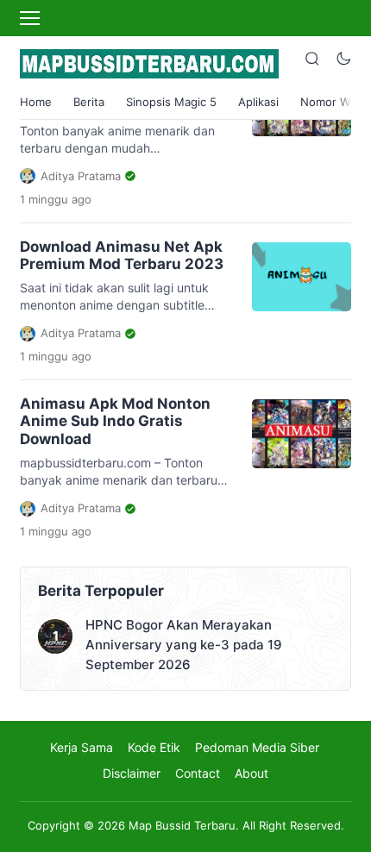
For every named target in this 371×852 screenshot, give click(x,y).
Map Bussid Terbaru (182, 825)
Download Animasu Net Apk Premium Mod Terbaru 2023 (121, 255)
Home (36, 102)
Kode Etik (154, 747)
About (251, 773)
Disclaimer (131, 773)
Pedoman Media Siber (257, 747)
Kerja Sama (81, 747)
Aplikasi (258, 102)
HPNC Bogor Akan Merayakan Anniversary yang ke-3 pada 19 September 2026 (183, 645)
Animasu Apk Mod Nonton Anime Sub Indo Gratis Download (115, 421)
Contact (197, 773)
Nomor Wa (327, 102)
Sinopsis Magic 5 (171, 102)
